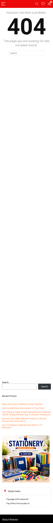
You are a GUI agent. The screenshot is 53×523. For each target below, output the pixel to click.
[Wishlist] (43, 4)
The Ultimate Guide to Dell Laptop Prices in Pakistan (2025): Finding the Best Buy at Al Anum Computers (26, 413)
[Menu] (3, 4)
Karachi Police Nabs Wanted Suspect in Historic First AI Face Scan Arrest (24, 419)
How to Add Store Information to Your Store (23, 408)
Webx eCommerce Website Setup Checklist (22, 404)
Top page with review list (17, 499)
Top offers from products (18, 503)
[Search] (36, 4)
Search (5, 382)
